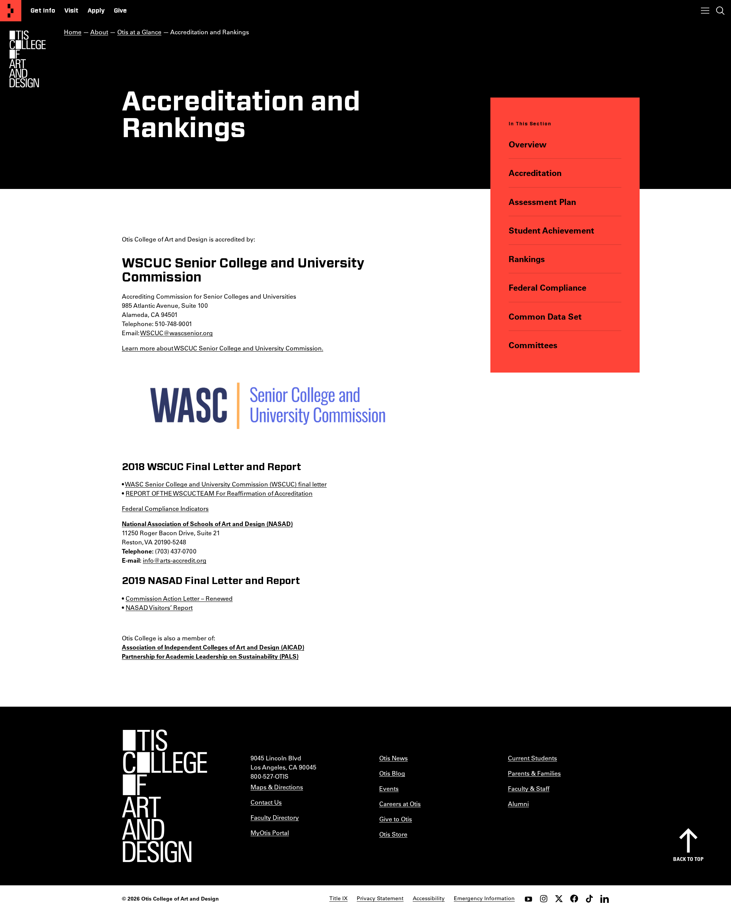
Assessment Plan (542, 201)
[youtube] (528, 898)
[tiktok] (589, 898)
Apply (96, 11)
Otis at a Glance (139, 32)
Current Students (532, 758)
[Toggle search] (720, 10)
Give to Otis (395, 819)
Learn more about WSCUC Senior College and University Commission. (222, 348)
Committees (533, 345)
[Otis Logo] (27, 59)
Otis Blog (392, 773)
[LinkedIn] (604, 898)
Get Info (42, 11)
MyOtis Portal (270, 833)
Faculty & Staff (528, 788)
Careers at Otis (400, 804)
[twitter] (558, 898)
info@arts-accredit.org (174, 560)
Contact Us (266, 802)
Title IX (338, 898)
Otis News (393, 758)
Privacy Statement (380, 898)
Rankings (527, 259)
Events (389, 788)
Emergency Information (484, 898)
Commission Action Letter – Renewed (179, 598)
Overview (528, 144)
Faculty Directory (275, 817)
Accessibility (429, 898)
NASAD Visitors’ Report (159, 607)
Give (120, 11)
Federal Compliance (547, 287)
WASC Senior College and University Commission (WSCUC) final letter (226, 484)
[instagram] (543, 898)
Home (72, 32)
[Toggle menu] (705, 10)
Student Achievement (551, 230)
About (99, 32)
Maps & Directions (277, 787)
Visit (71, 11)
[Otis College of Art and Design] (10, 10)
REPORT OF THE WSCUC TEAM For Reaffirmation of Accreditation (219, 493)
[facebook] (574, 898)
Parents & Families (534, 773)
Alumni (518, 804)
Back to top (688, 859)
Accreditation (535, 173)
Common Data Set (545, 316)
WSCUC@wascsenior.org (176, 333)
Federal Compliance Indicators (165, 508)
